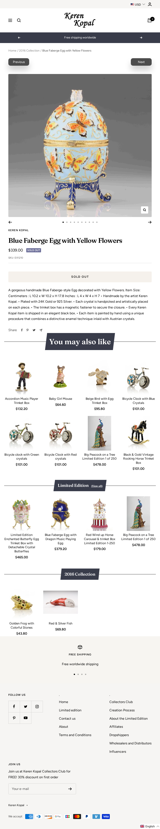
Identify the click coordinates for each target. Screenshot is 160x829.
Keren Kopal (18, 230)
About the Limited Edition (128, 718)
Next (141, 62)
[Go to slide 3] (70, 222)
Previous (19, 62)
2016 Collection (29, 50)
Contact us (67, 718)
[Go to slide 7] (85, 222)
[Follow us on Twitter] (25, 706)
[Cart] (150, 20)
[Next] (150, 222)
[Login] (150, 4)
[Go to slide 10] (97, 222)
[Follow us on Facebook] (14, 706)
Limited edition (70, 710)
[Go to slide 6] (81, 222)
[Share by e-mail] (41, 330)
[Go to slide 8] (89, 222)
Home (12, 50)
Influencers (117, 752)
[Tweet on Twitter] (34, 330)
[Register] (70, 788)
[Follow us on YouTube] (25, 718)
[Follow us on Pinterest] (14, 718)
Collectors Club (121, 702)
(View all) (96, 485)
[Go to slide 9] (93, 222)
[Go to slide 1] (63, 222)
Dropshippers (119, 735)
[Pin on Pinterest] (27, 330)
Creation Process (122, 710)
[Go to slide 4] (74, 222)
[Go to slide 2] (67, 222)
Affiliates (116, 727)
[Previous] (10, 222)
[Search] (19, 20)
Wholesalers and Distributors (130, 743)
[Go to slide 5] (78, 222)
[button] (150, 826)
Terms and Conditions (75, 735)
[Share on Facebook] (22, 330)
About (63, 727)
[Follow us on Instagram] (37, 706)
